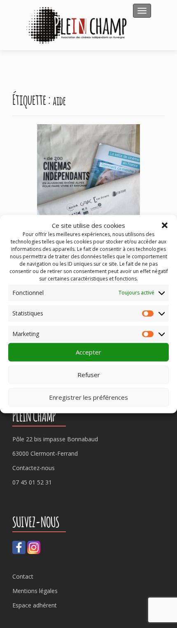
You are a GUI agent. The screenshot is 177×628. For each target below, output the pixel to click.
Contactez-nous (33, 468)
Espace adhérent (34, 605)
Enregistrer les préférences (88, 397)
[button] (165, 225)
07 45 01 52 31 (32, 482)
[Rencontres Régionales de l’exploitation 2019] (88, 179)
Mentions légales (35, 591)
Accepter (88, 352)
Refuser (88, 375)
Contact (22, 576)
